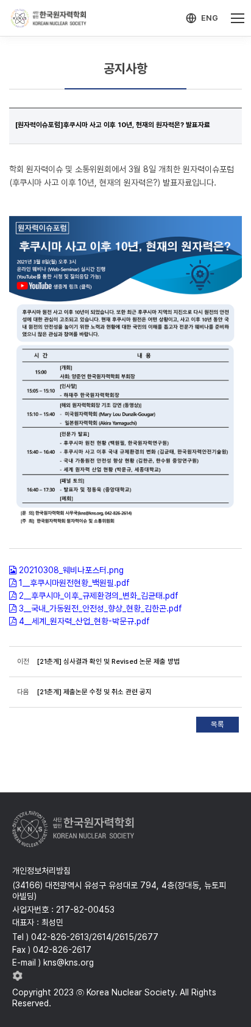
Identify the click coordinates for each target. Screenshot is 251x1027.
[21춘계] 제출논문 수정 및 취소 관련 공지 (94, 692)
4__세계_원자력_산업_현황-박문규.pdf (84, 621)
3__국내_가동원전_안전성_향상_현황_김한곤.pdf (100, 608)
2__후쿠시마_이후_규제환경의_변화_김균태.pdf (99, 596)
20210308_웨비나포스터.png (71, 570)
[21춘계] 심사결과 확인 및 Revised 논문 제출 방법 (108, 661)
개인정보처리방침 (41, 871)
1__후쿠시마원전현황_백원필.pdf (74, 583)
